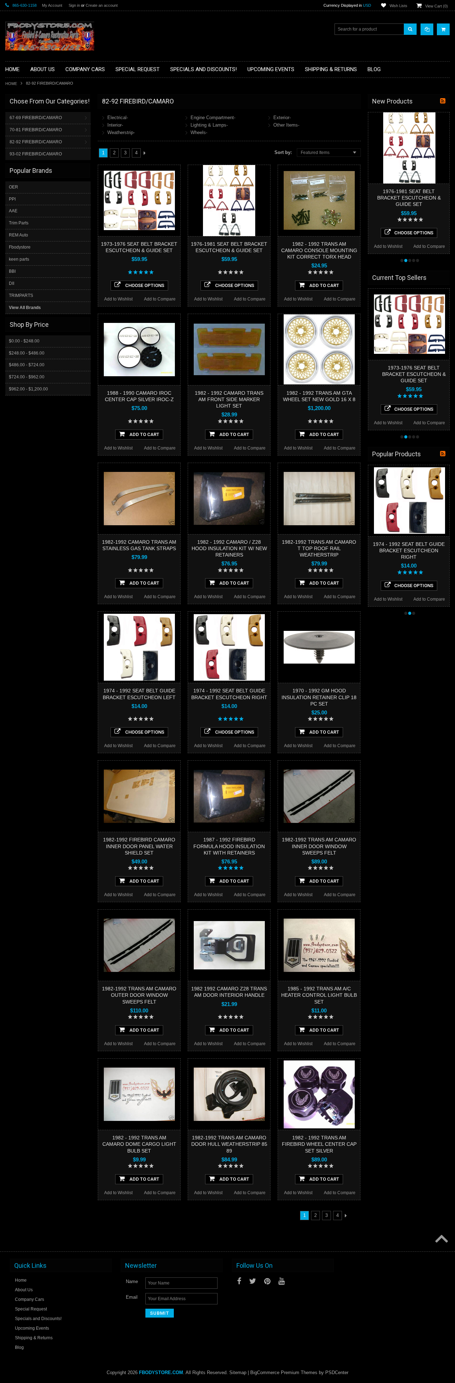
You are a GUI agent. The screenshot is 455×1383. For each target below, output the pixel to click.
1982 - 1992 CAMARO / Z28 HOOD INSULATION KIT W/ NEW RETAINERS (229, 548)
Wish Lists (398, 6)
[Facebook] (239, 1281)
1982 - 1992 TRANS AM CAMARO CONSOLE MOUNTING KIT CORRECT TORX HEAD (319, 250)
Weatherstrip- (121, 132)
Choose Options (144, 285)
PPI (12, 199)
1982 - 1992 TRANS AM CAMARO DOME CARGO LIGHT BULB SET (139, 1144)
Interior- (115, 125)
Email (132, 1297)
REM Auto (18, 235)
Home (11, 83)
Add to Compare (160, 299)
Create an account (102, 5)
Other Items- (286, 125)
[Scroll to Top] (441, 1239)
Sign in (74, 5)
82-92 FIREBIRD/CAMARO (36, 141)
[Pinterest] (267, 1281)
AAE (13, 210)
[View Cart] (443, 29)
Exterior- (282, 117)
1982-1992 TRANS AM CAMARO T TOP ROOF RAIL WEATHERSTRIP (319, 548)
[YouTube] (281, 1281)
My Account (52, 5)
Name (132, 1281)
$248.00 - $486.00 (26, 353)
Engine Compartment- (213, 117)
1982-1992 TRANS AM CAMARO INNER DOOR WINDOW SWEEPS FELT (319, 846)
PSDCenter (336, 1372)
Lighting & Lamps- (209, 125)
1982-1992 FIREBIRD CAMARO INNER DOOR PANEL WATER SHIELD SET (139, 846)
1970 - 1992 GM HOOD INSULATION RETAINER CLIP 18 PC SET (319, 697)
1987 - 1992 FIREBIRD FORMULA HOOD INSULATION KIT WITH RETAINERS (229, 846)
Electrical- (117, 117)
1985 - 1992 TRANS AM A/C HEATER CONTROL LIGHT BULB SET (319, 995)
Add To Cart (323, 285)
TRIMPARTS (21, 295)
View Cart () (436, 6)
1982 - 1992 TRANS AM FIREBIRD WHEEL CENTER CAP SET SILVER (319, 1144)
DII (11, 283)
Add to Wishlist (118, 299)
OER (13, 187)
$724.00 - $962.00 (26, 376)
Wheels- (199, 132)
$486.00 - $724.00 (26, 364)
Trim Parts (18, 222)
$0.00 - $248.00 (24, 341)
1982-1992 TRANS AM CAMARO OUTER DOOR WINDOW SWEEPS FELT (139, 995)
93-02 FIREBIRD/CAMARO (36, 153)
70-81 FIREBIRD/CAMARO (36, 129)
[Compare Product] (427, 29)
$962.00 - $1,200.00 (28, 389)
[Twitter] (252, 1281)
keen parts (19, 259)
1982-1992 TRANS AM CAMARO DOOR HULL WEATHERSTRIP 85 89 (229, 1144)
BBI (12, 271)
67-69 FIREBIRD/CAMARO (36, 117)
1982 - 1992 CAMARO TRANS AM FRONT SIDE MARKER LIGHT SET (229, 399)
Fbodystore (20, 247)
